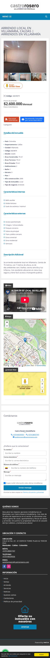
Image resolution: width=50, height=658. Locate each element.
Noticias (7, 591)
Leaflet (28, 365)
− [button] (7, 325)
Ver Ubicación (23, 386)
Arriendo (7, 585)
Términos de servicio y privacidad (33, 492)
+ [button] (7, 322)
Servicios (7, 588)
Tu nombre (8, 450)
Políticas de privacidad (13, 601)
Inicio (6, 578)
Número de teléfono (11, 464)
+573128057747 (33, 435)
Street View (14, 86)
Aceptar (41, 654)
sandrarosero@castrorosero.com (26, 437)
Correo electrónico (11, 457)
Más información (12, 656)
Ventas (6, 582)
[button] (44, 43)
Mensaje (7, 472)
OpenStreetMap (41, 365)
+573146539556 (18, 435)
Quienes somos (10, 595)
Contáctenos (9, 598)
